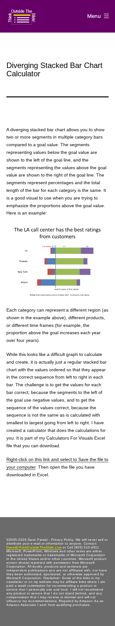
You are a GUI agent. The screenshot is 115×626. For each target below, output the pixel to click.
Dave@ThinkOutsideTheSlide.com (34, 547)
